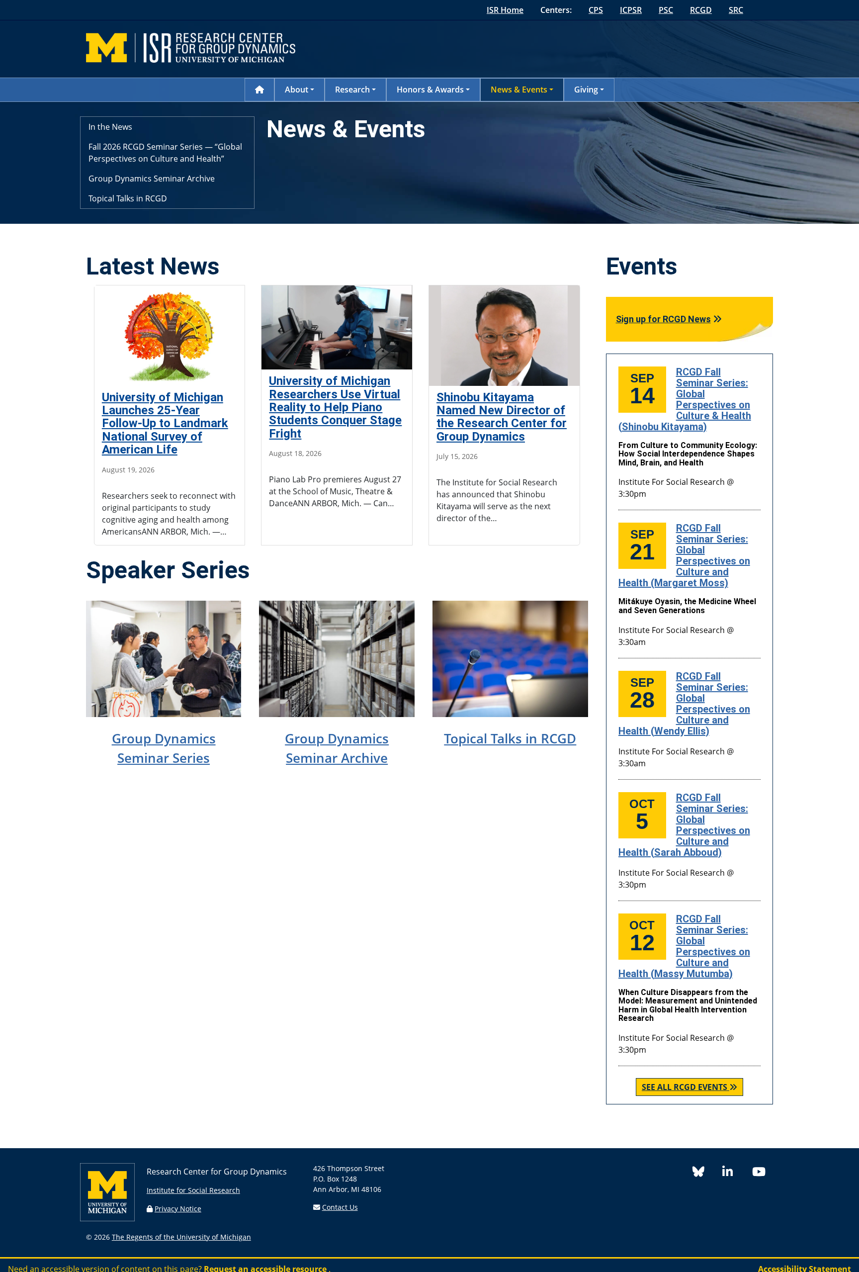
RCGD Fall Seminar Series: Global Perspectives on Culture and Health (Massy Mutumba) (684, 946)
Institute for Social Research (193, 1190)
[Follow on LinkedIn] (737, 1173)
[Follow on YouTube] (762, 1173)
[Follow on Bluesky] (707, 1173)
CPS (596, 9)
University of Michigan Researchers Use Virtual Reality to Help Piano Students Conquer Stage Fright (335, 407)
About (296, 89)
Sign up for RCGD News (663, 319)
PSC (666, 9)
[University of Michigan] (107, 1218)
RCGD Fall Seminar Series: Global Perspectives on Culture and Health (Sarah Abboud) (684, 825)
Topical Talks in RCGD (127, 198)
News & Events (519, 89)
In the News (110, 126)
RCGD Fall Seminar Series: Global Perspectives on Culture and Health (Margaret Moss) (684, 555)
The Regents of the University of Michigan (181, 1237)
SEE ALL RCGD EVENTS (684, 1087)
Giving (586, 89)
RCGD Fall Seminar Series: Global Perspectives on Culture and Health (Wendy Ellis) (684, 703)
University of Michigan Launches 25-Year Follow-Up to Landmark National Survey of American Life (165, 423)
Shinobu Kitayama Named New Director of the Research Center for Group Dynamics (501, 417)
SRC (736, 9)
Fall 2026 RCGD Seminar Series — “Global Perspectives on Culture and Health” (165, 152)
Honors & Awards (430, 89)
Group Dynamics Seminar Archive (151, 178)
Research (352, 89)
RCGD (701, 9)
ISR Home (505, 9)
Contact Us (340, 1207)
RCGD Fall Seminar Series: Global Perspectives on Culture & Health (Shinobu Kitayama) (684, 399)
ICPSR (631, 9)
